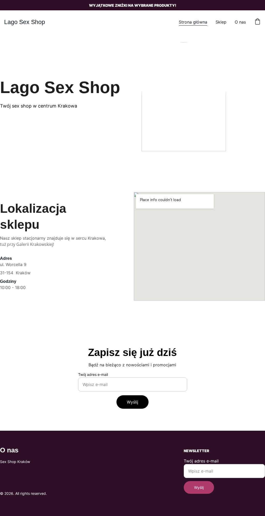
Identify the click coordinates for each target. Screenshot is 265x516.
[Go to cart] (257, 22)
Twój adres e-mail (93, 374)
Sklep (221, 22)
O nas (240, 22)
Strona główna (193, 22)
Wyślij (132, 402)
